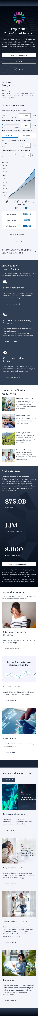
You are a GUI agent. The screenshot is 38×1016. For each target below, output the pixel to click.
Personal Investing (23, 398)
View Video (9, 700)
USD (34, 116)
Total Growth (11, 220)
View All (7, 780)
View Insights (11, 752)
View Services (11, 342)
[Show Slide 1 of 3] (22, 69)
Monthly (10, 135)
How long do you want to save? (14, 140)
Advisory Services (23, 433)
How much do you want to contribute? (17, 120)
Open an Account (18, 55)
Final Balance (11, 226)
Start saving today (18, 234)
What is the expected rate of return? (16, 150)
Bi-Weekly (27, 135)
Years (34, 145)
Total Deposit (11, 214)
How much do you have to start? (14, 111)
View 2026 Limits (11, 377)
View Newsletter (12, 649)
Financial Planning (23, 450)
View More (9, 830)
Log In (18, 61)
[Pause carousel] (15, 69)
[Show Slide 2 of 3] (24, 69)
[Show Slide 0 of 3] (19, 69)
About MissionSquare (18, 564)
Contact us (18, 241)
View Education (11, 304)
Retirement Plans (23, 416)
